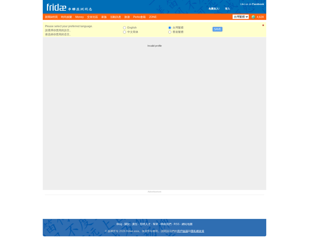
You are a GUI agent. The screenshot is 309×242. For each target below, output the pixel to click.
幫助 (155, 224)
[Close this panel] (263, 26)
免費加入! (214, 8)
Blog (119, 224)
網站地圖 (187, 224)
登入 (227, 8)
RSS (176, 224)
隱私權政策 (197, 231)
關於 (127, 224)
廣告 (135, 224)
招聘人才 (145, 224)
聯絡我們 (166, 224)
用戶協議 (182, 231)
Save (217, 29)
